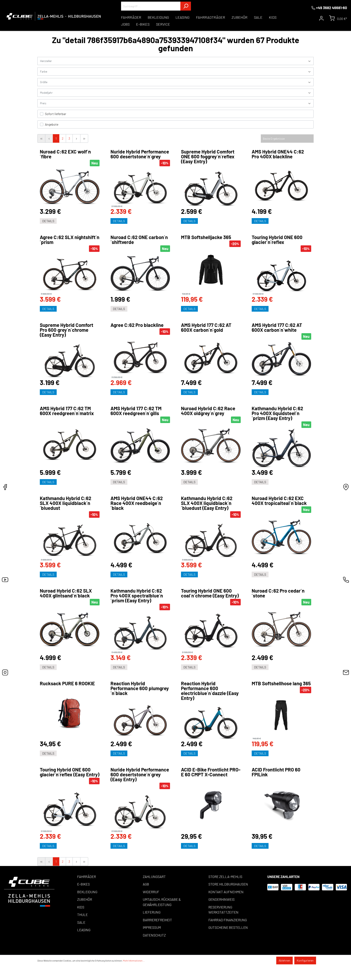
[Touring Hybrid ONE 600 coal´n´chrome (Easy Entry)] (211, 628)
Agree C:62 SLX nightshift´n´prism (69, 240)
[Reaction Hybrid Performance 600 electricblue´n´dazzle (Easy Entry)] (211, 720)
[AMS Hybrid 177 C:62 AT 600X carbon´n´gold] (211, 356)
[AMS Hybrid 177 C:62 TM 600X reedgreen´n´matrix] (70, 442)
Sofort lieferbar (55, 114)
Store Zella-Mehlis (225, 877)
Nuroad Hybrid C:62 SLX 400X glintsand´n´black (66, 593)
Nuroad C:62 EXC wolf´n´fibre (65, 154)
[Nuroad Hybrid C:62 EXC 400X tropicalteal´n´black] (281, 537)
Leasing (83, 930)
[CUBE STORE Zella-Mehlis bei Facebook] (5, 488)
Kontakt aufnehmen (226, 892)
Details (48, 221)
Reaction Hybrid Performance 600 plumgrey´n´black (139, 688)
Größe (43, 82)
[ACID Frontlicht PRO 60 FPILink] (281, 805)
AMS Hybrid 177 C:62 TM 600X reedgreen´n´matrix (67, 411)
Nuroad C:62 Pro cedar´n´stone (278, 593)
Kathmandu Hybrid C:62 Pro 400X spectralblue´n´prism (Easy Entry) (136, 595)
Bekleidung (87, 892)
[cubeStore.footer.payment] (29, 891)
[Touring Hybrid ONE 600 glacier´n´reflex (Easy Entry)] (70, 807)
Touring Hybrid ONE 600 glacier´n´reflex (277, 240)
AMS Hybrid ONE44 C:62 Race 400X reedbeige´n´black (136, 503)
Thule (82, 915)
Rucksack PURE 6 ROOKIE (67, 683)
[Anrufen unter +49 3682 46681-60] (346, 581)
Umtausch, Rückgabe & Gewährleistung (162, 902)
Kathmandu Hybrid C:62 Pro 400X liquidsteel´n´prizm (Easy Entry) (277, 413)
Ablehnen (284, 960)
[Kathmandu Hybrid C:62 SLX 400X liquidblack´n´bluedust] (70, 538)
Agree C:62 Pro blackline (137, 325)
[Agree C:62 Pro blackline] (140, 355)
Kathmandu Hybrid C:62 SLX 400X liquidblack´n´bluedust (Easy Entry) (206, 503)
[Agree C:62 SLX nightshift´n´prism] (70, 272)
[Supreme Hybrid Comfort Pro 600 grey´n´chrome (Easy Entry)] (70, 358)
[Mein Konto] (321, 18)
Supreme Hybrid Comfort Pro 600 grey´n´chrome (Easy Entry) (66, 330)
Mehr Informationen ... (134, 960)
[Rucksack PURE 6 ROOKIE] (70, 713)
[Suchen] (185, 6)
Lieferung (151, 912)
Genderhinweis (221, 899)
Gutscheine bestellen (228, 927)
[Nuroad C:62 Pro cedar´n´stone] (281, 629)
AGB (146, 884)
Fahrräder (86, 877)
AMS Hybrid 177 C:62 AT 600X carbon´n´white (277, 327)
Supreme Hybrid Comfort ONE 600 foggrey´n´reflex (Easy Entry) (207, 156)
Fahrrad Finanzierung (227, 920)
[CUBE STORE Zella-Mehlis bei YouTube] (5, 581)
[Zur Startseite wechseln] (53, 16)
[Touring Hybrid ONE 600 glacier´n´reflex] (281, 272)
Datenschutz (154, 935)
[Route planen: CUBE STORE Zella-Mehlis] (346, 488)
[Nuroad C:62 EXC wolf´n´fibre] (70, 187)
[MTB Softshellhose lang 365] (281, 715)
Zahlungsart (154, 877)
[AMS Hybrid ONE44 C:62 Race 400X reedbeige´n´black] (140, 536)
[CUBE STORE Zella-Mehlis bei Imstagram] (5, 674)
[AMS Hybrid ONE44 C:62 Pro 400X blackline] (281, 184)
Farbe (43, 71)
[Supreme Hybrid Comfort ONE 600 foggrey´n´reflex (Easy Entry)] (211, 186)
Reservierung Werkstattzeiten (223, 909)
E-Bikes (83, 884)
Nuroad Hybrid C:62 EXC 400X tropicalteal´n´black (279, 501)
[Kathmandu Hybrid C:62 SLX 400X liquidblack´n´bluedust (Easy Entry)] (211, 538)
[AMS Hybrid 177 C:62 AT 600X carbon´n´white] (281, 359)
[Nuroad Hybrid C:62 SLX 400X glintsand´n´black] (70, 629)
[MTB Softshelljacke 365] (211, 270)
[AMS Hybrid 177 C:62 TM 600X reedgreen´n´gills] (140, 446)
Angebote (51, 124)
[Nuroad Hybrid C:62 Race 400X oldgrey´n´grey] (211, 446)
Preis (43, 103)
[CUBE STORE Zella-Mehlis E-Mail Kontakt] (346, 674)
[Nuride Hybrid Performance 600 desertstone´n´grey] (140, 185)
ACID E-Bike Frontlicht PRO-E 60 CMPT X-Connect (210, 772)
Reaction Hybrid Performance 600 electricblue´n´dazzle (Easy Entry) (210, 691)
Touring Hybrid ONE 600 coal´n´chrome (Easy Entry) (210, 593)
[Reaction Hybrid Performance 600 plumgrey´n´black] (140, 718)
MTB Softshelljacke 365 (206, 237)
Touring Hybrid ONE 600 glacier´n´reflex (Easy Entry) (69, 772)
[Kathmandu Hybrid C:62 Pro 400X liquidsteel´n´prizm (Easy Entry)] (281, 448)
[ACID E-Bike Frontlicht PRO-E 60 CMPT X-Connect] (211, 805)
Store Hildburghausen (228, 884)
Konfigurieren (305, 960)
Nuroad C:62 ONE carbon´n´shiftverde (139, 240)
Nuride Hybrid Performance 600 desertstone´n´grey (139, 154)
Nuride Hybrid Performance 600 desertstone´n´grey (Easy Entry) (139, 774)
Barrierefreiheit (157, 920)
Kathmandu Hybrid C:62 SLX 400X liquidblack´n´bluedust (65, 503)
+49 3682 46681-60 (331, 7)
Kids (80, 907)
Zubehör (84, 899)
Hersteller (46, 61)
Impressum (152, 927)
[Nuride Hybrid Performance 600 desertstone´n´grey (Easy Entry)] (140, 809)
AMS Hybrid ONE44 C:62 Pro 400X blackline (278, 154)
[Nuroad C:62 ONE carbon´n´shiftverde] (140, 274)
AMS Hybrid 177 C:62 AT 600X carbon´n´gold (206, 327)
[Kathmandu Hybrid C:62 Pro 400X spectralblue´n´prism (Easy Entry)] (140, 630)
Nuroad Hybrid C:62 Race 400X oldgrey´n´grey (208, 411)
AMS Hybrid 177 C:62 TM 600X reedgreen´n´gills (135, 411)
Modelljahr (46, 92)
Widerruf (151, 892)
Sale (81, 922)
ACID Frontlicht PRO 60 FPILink (276, 772)
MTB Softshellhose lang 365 (281, 683)
